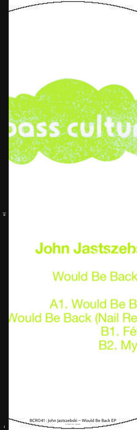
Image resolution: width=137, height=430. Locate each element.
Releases (77, 424)
